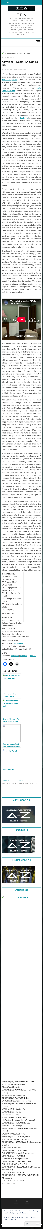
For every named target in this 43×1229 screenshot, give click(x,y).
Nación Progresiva (9, 79)
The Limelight (17, 1125)
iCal (14, 1183)
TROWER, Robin (23, 1136)
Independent (18, 643)
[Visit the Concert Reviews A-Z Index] (18, 867)
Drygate (16, 1087)
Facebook (15, 656)
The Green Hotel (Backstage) (23, 1120)
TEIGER (19, 1112)
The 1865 (22, 1147)
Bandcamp (24, 118)
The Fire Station (22, 1139)
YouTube (33, 656)
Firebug (16, 1114)
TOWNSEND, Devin (23, 1098)
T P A (21, 14)
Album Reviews (8, 58)
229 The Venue (18, 1172)
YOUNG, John (21, 1117)
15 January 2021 (20, 70)
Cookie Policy (11, 1219)
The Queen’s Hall (21, 1158)
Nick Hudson (7, 70)
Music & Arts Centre (26, 1153)
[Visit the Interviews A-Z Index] (18, 837)
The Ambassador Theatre (21, 1101)
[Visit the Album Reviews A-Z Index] (18, 807)
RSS (11, 1183)
